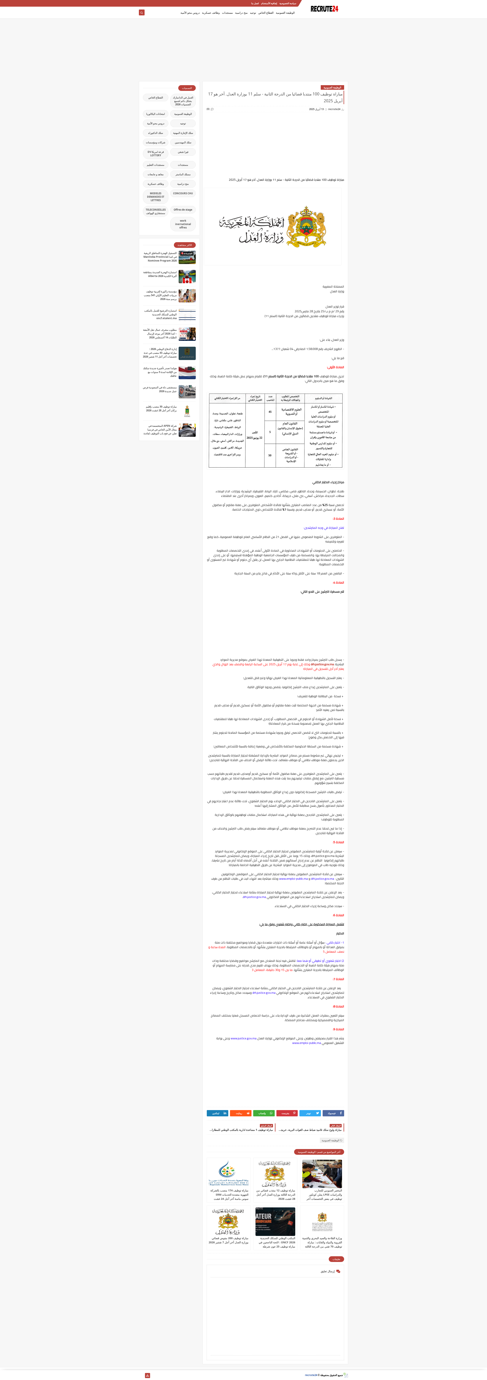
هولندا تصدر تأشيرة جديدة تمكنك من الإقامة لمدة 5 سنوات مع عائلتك (160, 372)
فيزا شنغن (183, 152)
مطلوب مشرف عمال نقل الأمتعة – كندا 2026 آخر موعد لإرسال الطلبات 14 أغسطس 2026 (160, 333)
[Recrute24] (141, 3)
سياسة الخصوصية (287, 3)
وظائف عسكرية (211, 12)
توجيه (253, 12)
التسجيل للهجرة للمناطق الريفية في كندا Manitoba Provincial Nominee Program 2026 (160, 256)
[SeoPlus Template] (345, 1375)
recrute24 (311, 1375)
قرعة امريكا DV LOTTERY (156, 153)
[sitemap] (147, 1375)
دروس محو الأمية (190, 12)
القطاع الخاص (266, 12)
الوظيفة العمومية (285, 12)
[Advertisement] (243, 51)
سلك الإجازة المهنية (183, 133)
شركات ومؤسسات (155, 142)
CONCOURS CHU (183, 193)
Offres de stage (183, 209)
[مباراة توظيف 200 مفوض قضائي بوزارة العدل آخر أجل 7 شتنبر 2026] (228, 1221)
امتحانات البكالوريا (155, 114)
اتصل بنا (255, 3)
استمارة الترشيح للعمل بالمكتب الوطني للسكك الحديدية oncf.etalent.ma (160, 314)
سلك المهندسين (183, 142)
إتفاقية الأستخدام (269, 3)
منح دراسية (241, 12)
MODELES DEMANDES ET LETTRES (155, 197)
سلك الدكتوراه (155, 133)
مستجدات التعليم (155, 165)
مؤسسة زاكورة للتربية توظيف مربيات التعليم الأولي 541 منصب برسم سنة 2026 (160, 295)
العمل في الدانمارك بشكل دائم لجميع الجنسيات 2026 (183, 101)
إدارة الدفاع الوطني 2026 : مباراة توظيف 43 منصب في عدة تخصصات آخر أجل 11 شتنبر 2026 (160, 352)
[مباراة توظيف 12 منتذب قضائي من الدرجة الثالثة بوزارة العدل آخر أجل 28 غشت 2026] (275, 1174)
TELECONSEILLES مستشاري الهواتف (156, 211)
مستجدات (227, 12)
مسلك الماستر (183, 174)
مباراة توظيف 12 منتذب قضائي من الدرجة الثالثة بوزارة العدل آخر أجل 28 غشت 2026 (275, 1195)
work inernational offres (183, 224)
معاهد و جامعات (156, 174)
